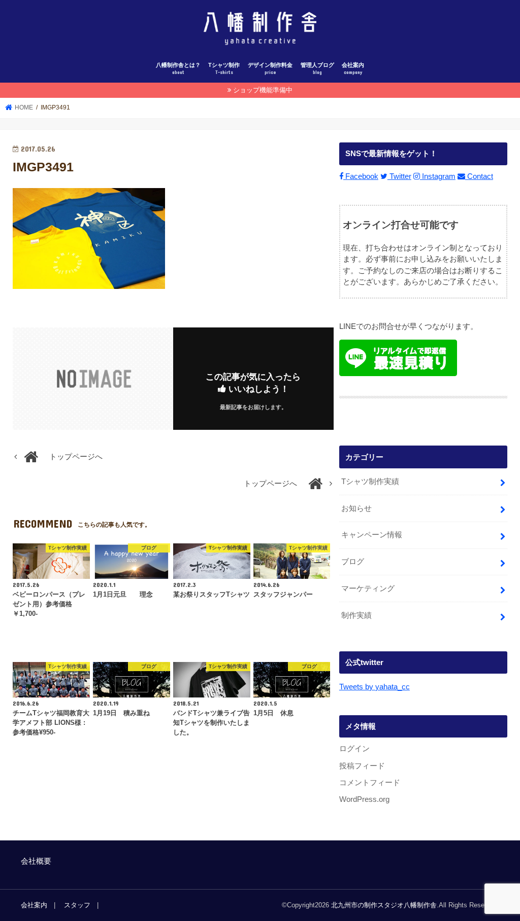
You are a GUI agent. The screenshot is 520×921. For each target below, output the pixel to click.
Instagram (438, 176)
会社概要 (36, 861)
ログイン (354, 749)
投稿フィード (362, 766)
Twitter (399, 176)
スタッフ (77, 905)
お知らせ (356, 508)
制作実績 (356, 615)
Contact (479, 176)
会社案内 (353, 69)
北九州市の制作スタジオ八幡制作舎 (384, 905)
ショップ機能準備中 (262, 90)
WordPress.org (364, 799)
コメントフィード (369, 783)
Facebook (360, 176)
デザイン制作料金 (270, 69)
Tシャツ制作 (224, 69)
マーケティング (368, 588)
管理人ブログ (317, 69)
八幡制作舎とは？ (178, 69)
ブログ (352, 562)
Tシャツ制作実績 (370, 481)
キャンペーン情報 (371, 535)
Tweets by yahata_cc (374, 687)
